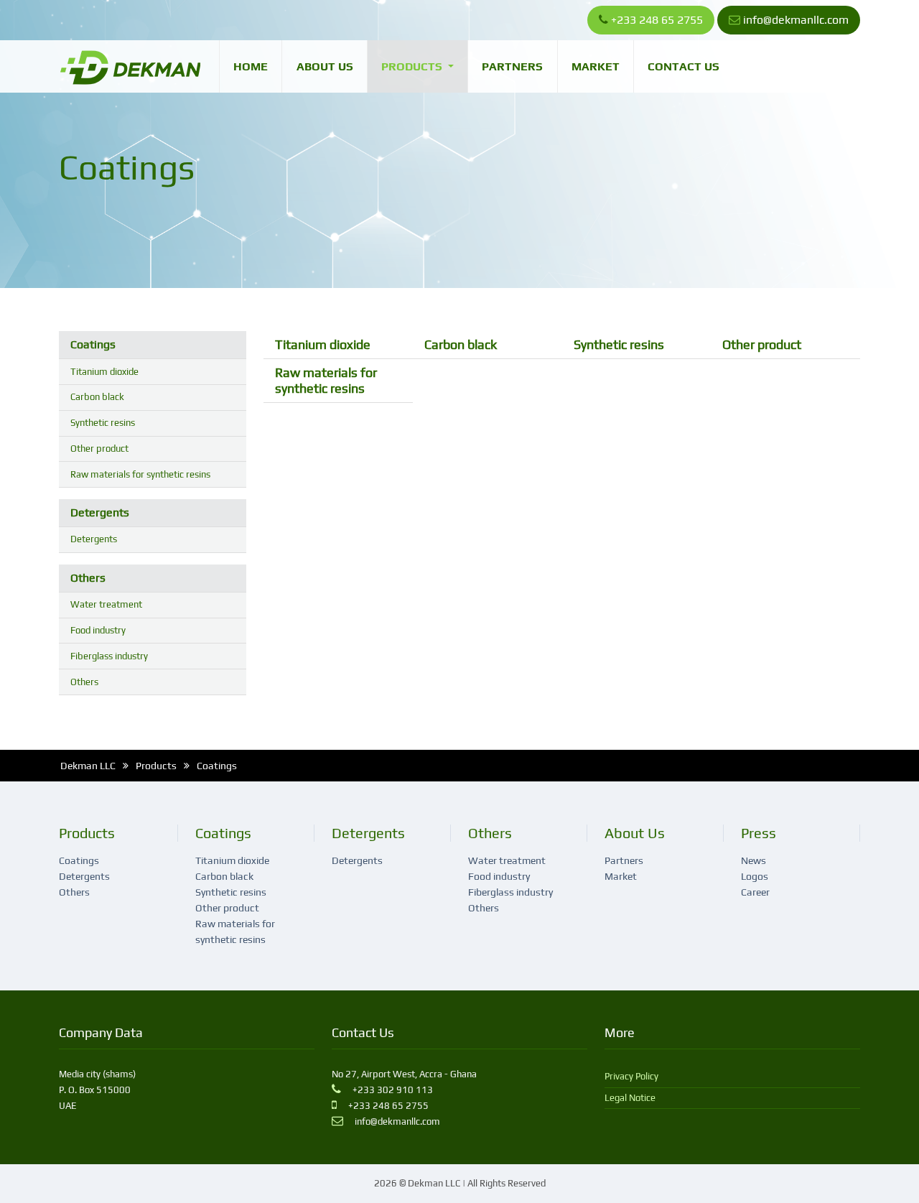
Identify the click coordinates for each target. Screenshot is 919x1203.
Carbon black (97, 396)
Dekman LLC (88, 765)
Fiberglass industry (109, 656)
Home (250, 66)
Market (596, 66)
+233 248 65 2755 (657, 20)
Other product (99, 448)
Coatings (93, 344)
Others (88, 578)
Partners (512, 66)
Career (755, 892)
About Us (325, 66)
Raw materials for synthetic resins (140, 474)
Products (413, 66)
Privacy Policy (631, 1076)
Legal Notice (630, 1097)
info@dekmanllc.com (796, 20)
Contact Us (683, 66)
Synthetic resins (102, 422)
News (753, 860)
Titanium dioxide (104, 371)
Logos (754, 876)
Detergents (99, 512)
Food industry (98, 630)
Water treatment (106, 604)
